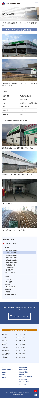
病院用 (8, 292)
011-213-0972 (20, 347)
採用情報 (21, 374)
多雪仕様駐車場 (10, 272)
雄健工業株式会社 (11, 3)
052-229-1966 (20, 354)
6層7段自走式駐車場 (11, 262)
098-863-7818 (20, 357)
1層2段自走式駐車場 (11, 250)
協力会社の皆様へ (23, 379)
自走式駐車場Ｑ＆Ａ (24, 372)
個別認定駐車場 (10, 265)
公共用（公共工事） (11, 294)
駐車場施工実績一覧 (11, 243)
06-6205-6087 (20, 341)
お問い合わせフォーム (20, 316)
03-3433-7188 (20, 334)
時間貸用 (8, 289)
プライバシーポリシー (24, 382)
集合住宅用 (9, 282)
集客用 (8, 284)
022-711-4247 (20, 337)
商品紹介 (4, 372)
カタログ (4, 375)
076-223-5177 (20, 351)
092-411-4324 (20, 344)
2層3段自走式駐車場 (11, 253)
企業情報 (4, 377)
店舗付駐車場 (10, 267)
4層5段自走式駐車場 (11, 257)
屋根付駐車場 (10, 270)
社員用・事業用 (10, 287)
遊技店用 (8, 279)
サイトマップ (22, 384)
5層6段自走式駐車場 (11, 260)
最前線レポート (23, 369)
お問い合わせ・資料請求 (25, 377)
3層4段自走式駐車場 (11, 255)
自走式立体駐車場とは (7, 370)
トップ (3, 367)
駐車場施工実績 (23, 367)
